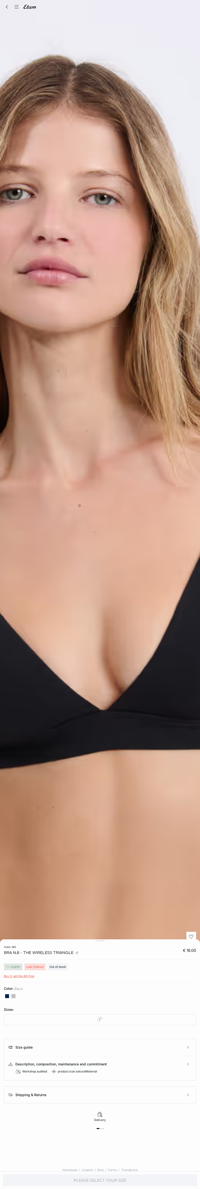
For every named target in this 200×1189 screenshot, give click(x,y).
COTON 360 (10, 946)
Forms (112, 1170)
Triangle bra (129, 1170)
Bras (100, 1170)
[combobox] (100, 1019)
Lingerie (87, 1170)
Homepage (69, 1170)
